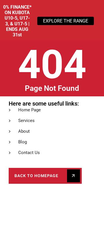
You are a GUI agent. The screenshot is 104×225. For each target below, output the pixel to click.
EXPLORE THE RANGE (65, 21)
